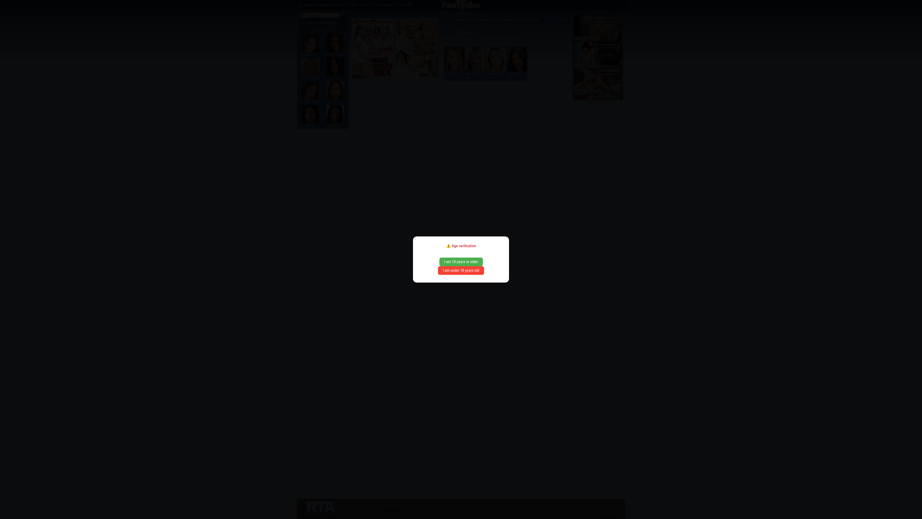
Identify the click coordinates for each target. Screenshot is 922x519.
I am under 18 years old (461, 270)
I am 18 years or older (461, 262)
